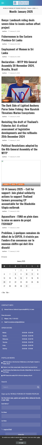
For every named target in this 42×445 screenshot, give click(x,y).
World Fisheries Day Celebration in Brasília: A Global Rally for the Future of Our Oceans (21, 371)
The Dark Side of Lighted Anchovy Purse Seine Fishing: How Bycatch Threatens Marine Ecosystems (20, 109)
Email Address (5, 404)
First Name (4, 412)
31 (26, 286)
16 (21, 278)
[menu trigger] (3, 3)
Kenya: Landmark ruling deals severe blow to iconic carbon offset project (20, 23)
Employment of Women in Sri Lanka (17, 51)
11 (32, 274)
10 (26, 274)
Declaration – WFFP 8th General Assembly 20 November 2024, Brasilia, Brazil (19, 65)
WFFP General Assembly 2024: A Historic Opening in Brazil (17, 375)
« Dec (3, 292)
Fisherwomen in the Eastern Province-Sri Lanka (16, 38)
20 (4, 282)
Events (6, 184)
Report (21, 184)
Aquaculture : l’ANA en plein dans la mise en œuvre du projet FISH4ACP (19, 220)
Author (4, 31)
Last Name (4, 421)
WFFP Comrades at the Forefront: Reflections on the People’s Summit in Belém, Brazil (21, 363)
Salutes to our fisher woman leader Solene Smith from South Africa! (20, 367)
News (5, 100)
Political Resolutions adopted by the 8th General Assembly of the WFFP (19, 149)
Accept (21, 443)
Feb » (7, 292)
